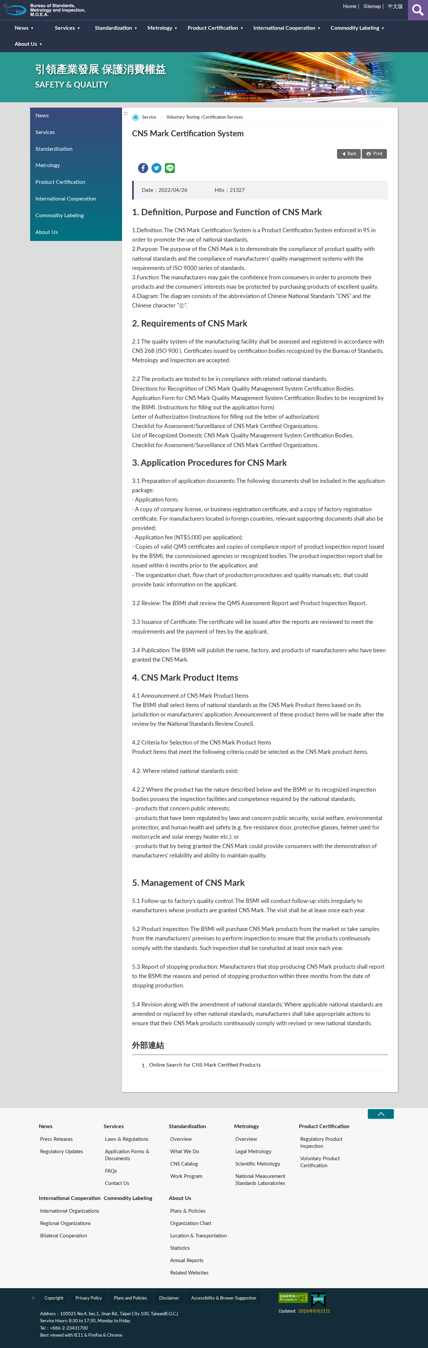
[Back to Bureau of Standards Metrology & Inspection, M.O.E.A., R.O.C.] (55, 10)
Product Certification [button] (213, 28)
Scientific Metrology (257, 1164)
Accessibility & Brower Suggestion (223, 1298)
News (42, 115)
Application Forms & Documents (127, 1155)
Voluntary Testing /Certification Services (205, 117)
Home (349, 6)
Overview (181, 1139)
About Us (46, 232)
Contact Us (117, 1183)
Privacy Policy (89, 1298)
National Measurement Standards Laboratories (260, 1180)
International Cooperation (65, 198)
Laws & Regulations (126, 1139)
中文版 (395, 6)
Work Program (186, 1176)
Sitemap (372, 6)
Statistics (180, 1248)
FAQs (111, 1171)
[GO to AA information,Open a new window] (293, 1298)
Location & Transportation (198, 1235)
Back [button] (351, 154)
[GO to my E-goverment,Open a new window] (318, 1300)
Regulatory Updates (61, 1151)
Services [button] (65, 28)
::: (5, 5)
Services (45, 132)
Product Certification (60, 182)
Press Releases (56, 1139)
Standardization (54, 149)
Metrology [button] (159, 28)
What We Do (184, 1151)
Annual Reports (187, 1260)
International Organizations (69, 1211)
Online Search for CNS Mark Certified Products (205, 1065)
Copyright (54, 1298)
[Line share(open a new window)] (170, 171)
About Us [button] (26, 44)
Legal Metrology (253, 1151)
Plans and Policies (130, 1298)
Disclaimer (169, 1298)
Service (149, 117)
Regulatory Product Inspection (321, 1143)
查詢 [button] (418, 10)
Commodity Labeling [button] (355, 28)
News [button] (21, 28)
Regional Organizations (65, 1223)
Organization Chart (190, 1223)
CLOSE (381, 1114)
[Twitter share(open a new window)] (156, 171)
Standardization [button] (113, 28)
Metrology (47, 165)
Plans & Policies (188, 1211)
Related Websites (189, 1272)
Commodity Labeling (59, 215)
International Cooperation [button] (284, 28)
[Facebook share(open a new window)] (143, 171)
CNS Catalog (184, 1164)
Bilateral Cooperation (63, 1235)
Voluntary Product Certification (320, 1162)
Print (377, 154)
